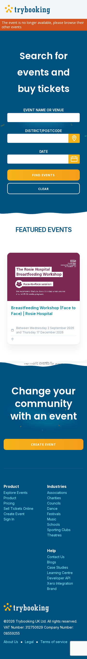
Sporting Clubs (59, 530)
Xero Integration (60, 583)
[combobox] (43, 138)
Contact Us (56, 557)
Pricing (9, 503)
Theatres (54, 535)
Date (43, 151)
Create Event (43, 444)
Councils (54, 503)
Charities (54, 498)
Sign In (9, 519)
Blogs (51, 562)
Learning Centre (60, 573)
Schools (53, 524)
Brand (52, 589)
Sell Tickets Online (18, 508)
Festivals (54, 514)
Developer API (58, 578)
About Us (11, 642)
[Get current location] (74, 138)
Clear (43, 189)
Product (10, 498)
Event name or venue (43, 110)
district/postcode (43, 131)
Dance (52, 508)
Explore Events (16, 493)
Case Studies (57, 567)
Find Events (43, 175)
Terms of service (53, 642)
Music (51, 519)
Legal (29, 642)
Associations (57, 493)
